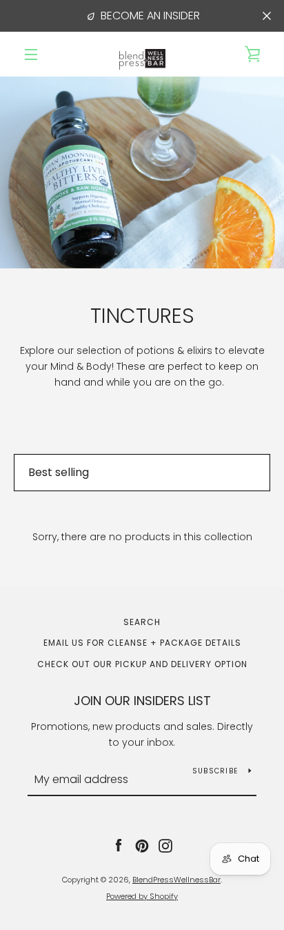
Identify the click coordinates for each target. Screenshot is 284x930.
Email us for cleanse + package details (142, 643)
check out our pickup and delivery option (142, 664)
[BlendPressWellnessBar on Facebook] (118, 845)
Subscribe (215, 771)
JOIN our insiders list (142, 700)
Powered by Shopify (142, 896)
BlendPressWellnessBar (176, 879)
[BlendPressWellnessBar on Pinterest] (142, 845)
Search (142, 622)
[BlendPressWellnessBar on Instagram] (165, 845)
